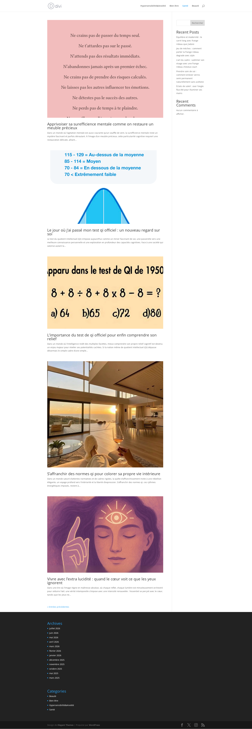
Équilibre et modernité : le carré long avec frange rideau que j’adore (189, 40)
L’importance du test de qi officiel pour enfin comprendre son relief (102, 336)
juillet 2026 (54, 628)
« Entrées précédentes (58, 606)
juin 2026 (53, 633)
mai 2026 (53, 637)
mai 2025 (53, 673)
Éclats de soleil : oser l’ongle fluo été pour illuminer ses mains (190, 90)
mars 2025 (54, 677)
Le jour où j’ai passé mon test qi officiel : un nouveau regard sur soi (103, 231)
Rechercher (197, 23)
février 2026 (55, 650)
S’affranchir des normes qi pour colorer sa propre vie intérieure (103, 473)
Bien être (174, 6)
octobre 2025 (55, 668)
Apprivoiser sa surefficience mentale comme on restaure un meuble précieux (100, 125)
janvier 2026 (55, 655)
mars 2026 (54, 646)
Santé (185, 6)
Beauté (195, 6)
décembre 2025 (56, 659)
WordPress (94, 725)
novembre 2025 (56, 664)
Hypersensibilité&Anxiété (153, 6)
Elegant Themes (66, 725)
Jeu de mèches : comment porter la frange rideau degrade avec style (189, 52)
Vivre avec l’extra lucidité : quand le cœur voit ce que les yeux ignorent (101, 580)
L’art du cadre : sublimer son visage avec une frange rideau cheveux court (190, 63)
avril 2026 (54, 641)
